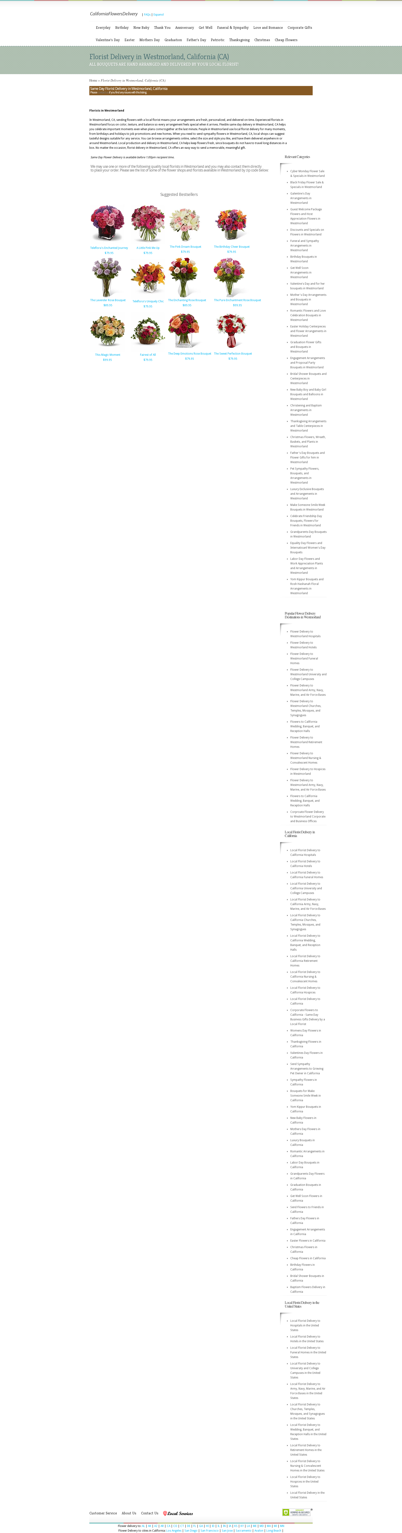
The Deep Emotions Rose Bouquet (189, 353)
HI (207, 1526)
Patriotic (217, 39)
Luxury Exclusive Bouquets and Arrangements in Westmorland (307, 494)
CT (182, 1526)
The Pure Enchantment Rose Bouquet (237, 300)
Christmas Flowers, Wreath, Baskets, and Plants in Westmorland (308, 441)
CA (168, 1526)
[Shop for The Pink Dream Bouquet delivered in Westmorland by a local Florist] (185, 243)
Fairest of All (148, 354)
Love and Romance (268, 27)
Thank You (162, 27)
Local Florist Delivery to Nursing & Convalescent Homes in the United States (307, 1466)
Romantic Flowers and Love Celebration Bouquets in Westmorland (308, 315)
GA (201, 1526)
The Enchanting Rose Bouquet (187, 300)
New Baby (141, 27)
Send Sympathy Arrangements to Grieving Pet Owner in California (306, 1068)
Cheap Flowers (286, 39)
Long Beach (273, 1530)
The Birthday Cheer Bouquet (232, 246)
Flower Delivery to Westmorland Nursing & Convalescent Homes (305, 758)
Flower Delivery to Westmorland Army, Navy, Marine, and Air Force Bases (308, 690)
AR (162, 1526)
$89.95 (108, 305)
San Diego (191, 1530)
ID (213, 1526)
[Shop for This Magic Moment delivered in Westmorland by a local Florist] (107, 351)
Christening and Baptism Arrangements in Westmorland (306, 410)
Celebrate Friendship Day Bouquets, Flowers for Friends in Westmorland (306, 520)
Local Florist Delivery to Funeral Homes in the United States (308, 1352)
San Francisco (210, 1530)
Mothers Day (149, 39)
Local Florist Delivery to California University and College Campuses (306, 888)
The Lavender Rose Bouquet (108, 300)
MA (269, 1526)
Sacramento (243, 1530)
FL (194, 1526)
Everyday (103, 27)
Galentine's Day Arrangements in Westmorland (301, 198)
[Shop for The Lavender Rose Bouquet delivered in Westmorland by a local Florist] (107, 296)
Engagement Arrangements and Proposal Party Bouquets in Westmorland (307, 362)
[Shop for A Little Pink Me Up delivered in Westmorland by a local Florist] (148, 244)
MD (262, 1526)
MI (275, 1526)
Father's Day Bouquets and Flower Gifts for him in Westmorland (307, 457)
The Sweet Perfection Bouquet (233, 353)
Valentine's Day (108, 39)
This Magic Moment (107, 354)
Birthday (122, 27)
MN (282, 1526)
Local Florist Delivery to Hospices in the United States (305, 1481)
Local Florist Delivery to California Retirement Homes (305, 961)
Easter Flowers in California (307, 1240)
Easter (129, 39)
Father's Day (196, 39)
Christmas (262, 39)
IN (224, 1526)
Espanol (159, 14)
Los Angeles (173, 1530)
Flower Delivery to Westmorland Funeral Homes (304, 658)
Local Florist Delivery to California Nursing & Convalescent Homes (305, 976)
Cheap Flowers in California (308, 1258)
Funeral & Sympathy (233, 27)
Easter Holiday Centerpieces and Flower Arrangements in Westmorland (308, 331)
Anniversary (184, 27)
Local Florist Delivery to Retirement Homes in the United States (306, 1450)
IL (219, 1526)
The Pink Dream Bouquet (185, 246)
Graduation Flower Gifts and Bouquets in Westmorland (305, 347)
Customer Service (103, 1513)
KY (242, 1526)
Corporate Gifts (300, 27)
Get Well (205, 27)
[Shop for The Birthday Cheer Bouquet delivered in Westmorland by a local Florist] (231, 243)
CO (175, 1526)
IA (230, 1526)
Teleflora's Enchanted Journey (109, 248)
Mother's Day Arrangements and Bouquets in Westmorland (308, 299)
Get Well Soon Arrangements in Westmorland (301, 272)
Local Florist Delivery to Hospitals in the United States (305, 1325)
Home (93, 80)
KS (236, 1526)
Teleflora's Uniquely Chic (148, 301)
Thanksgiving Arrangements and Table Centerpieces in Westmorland (308, 426)
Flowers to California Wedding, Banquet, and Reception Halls (305, 726)
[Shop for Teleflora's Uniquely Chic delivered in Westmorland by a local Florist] (148, 297)
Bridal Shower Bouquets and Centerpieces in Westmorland (308, 378)
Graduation (173, 39)
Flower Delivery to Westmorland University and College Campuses (308, 674)
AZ (155, 1526)
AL (143, 1526)
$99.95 (237, 305)
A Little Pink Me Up (148, 248)
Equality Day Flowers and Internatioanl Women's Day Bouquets (307, 547)
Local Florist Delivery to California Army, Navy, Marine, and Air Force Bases (308, 904)
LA (248, 1526)
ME (255, 1526)
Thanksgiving (239, 39)
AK (149, 1526)
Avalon (259, 1530)
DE (188, 1526)
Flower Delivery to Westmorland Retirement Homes (306, 742)
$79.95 (109, 253)
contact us (103, 92)
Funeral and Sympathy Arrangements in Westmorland (304, 245)
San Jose (227, 1530)
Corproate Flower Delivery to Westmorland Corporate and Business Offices (307, 816)
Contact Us (149, 1513)
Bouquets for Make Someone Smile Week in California (305, 1095)
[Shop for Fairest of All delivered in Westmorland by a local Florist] (148, 351)
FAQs (147, 14)
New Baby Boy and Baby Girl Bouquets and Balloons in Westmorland (308, 394)
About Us (129, 1513)
